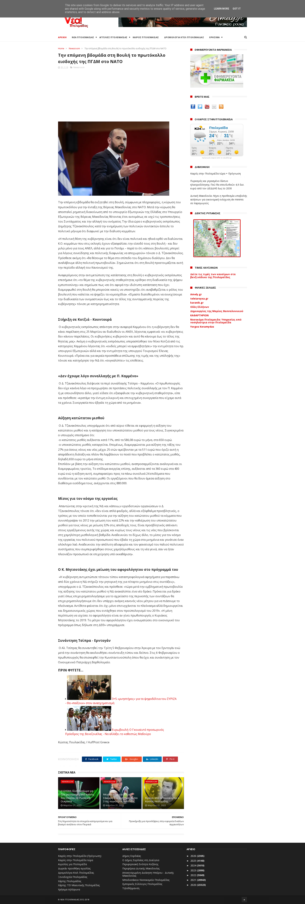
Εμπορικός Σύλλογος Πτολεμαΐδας (142, 884)
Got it (237, 8)
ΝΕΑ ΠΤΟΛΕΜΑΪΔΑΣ (83, 37)
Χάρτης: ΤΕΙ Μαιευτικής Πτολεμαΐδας (79, 885)
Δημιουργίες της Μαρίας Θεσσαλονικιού (216, 311)
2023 (193, 870)
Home (61, 48)
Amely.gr (196, 294)
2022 (193, 875)
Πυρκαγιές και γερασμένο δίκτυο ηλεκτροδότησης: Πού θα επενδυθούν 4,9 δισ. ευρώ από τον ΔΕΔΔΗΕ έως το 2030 (217, 184)
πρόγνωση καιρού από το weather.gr (217, 158)
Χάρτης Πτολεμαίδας (69, 881)
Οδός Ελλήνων (199, 307)
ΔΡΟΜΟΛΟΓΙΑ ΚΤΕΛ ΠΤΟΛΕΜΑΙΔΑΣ (184, 37)
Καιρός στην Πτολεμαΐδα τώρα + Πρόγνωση (215, 173)
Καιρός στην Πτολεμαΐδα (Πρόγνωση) (79, 856)
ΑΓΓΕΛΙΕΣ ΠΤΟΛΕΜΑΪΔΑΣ (113, 37)
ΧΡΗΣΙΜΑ (214, 37)
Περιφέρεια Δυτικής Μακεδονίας (141, 868)
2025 (193, 860)
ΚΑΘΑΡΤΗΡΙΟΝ (199, 315)
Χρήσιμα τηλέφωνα (69, 889)
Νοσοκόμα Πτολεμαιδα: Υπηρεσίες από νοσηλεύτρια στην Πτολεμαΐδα (215, 321)
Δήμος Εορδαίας (131, 856)
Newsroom (74, 48)
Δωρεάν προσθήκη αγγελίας (74, 868)
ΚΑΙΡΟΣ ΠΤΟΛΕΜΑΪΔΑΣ (146, 37)
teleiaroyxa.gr (199, 298)
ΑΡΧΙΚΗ (62, 37)
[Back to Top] (244, 899)
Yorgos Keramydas (202, 326)
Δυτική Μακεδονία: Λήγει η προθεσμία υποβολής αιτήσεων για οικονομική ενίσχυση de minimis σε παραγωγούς (218, 199)
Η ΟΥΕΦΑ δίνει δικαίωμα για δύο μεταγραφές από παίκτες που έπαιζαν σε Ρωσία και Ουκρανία (77, 796)
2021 (193, 880)
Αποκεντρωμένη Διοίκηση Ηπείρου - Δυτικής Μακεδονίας (148, 874)
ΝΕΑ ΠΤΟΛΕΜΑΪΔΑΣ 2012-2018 (74, 899)
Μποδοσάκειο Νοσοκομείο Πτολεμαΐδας (145, 880)
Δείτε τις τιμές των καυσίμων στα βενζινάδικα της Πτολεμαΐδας (213, 275)
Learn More (221, 8)
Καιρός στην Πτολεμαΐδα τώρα (75, 860)
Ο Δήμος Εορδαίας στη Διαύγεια (140, 860)
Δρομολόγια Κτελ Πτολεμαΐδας (76, 872)
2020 (193, 885)
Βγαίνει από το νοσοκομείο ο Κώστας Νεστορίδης (162, 799)
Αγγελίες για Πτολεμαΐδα (72, 864)
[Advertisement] (121, 94)
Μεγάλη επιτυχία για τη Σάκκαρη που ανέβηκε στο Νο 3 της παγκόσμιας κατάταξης (120, 798)
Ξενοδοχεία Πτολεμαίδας (72, 877)
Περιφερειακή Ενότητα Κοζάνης (140, 864)
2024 (193, 865)
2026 (193, 856)
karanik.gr (197, 302)
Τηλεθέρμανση (130, 888)
